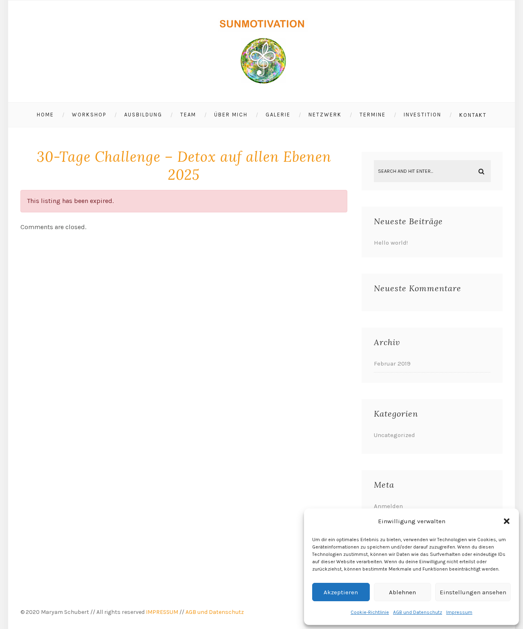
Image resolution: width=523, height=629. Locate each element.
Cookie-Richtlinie (370, 612)
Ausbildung (143, 115)
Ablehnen (402, 592)
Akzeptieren (341, 592)
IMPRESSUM (162, 612)
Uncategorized (394, 435)
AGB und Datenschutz (417, 612)
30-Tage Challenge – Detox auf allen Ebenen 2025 (184, 165)
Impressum (459, 612)
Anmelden (388, 506)
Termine (373, 115)
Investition (422, 115)
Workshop (89, 115)
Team (188, 115)
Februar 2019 (392, 363)
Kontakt (473, 115)
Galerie (278, 115)
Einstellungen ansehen (473, 592)
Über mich (231, 115)
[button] (507, 521)
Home (45, 115)
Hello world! (391, 242)
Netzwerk (325, 115)
